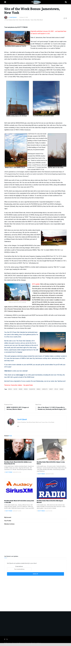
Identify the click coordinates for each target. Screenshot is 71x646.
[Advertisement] (35, 396)
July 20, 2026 (49, 511)
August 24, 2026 (17, 472)
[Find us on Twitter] (7, 639)
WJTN (15, 389)
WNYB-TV (44, 389)
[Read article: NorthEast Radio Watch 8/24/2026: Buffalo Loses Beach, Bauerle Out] (19, 449)
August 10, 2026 (50, 473)
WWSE (61, 389)
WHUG (10, 389)
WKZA (25, 389)
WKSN (20, 389)
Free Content (9, 20)
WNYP (51, 389)
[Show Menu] (5, 2)
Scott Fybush (13, 17)
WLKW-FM (32, 389)
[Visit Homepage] (35, 2)
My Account (7, 517)
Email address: (19, 566)
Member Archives (9, 524)
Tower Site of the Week (36, 20)
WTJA (56, 389)
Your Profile (7, 521)
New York (15, 20)
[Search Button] (66, 2)
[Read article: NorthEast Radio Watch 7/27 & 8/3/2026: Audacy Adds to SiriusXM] (19, 488)
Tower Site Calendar (24, 20)
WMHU (38, 389)
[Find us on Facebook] (4, 639)
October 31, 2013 (23, 17)
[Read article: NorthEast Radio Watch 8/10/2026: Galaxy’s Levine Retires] (52, 449)
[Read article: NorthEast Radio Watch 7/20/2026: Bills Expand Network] (52, 488)
